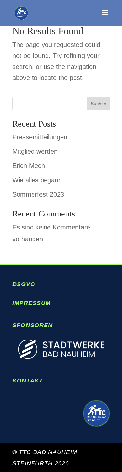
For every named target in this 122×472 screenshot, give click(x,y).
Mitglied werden (35, 151)
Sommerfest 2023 (38, 194)
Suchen (98, 103)
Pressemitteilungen (39, 137)
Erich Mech (28, 165)
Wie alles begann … (41, 180)
